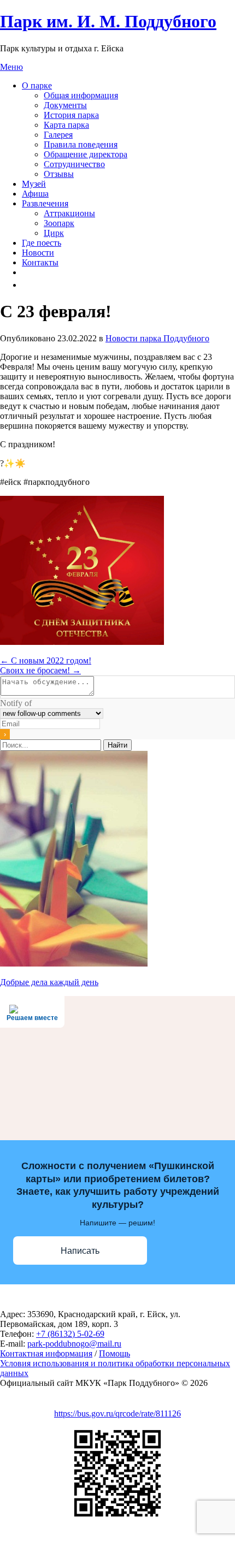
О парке (37, 85)
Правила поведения (81, 144)
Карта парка (66, 124)
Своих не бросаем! (40, 670)
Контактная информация (46, 1353)
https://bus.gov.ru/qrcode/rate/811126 (117, 1413)
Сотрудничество (74, 164)
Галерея (58, 134)
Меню (11, 67)
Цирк (54, 233)
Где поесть (41, 242)
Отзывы (59, 174)
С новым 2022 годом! (45, 660)
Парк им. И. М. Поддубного (108, 21)
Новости (38, 252)
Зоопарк (59, 223)
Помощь (114, 1353)
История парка (71, 115)
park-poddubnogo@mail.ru (74, 1343)
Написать (80, 1250)
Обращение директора (85, 154)
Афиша (35, 193)
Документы (65, 105)
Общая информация (81, 95)
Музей (34, 183)
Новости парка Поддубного (157, 338)
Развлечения (45, 203)
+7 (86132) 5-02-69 (70, 1333)
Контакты (40, 262)
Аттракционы (69, 213)
